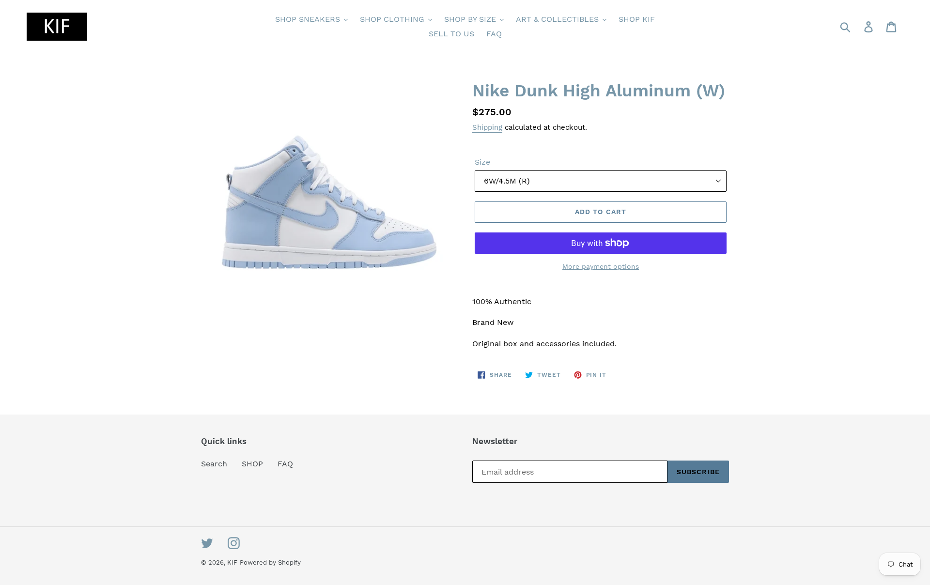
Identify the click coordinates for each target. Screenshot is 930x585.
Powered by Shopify (270, 562)
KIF (232, 562)
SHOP (252, 463)
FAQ (285, 463)
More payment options (600, 266)
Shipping (487, 127)
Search (214, 463)
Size (482, 162)
